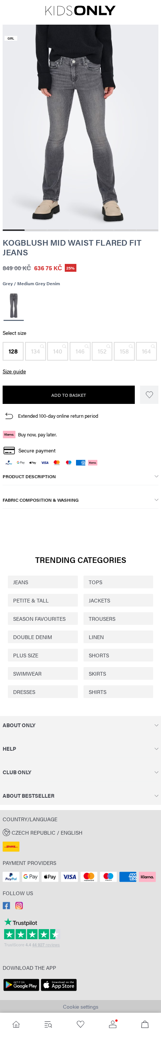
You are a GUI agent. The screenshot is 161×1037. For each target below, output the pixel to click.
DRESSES (24, 691)
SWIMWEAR (27, 673)
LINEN (96, 637)
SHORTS (99, 655)
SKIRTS (97, 673)
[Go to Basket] (145, 1025)
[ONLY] (80, 13)
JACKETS (99, 600)
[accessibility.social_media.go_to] (6, 907)
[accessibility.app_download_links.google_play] (21, 991)
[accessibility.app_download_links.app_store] (59, 991)
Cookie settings (80, 1006)
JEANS (20, 582)
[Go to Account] (113, 1025)
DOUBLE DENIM (32, 637)
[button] (13, 351)
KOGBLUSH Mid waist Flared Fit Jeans (72, 247)
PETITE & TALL (31, 600)
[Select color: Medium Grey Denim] (13, 306)
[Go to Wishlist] (80, 1025)
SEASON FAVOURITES (39, 618)
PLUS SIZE (25, 655)
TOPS (95, 582)
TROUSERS (102, 618)
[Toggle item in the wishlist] (149, 395)
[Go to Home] (16, 1025)
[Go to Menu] (48, 1025)
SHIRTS (97, 691)
